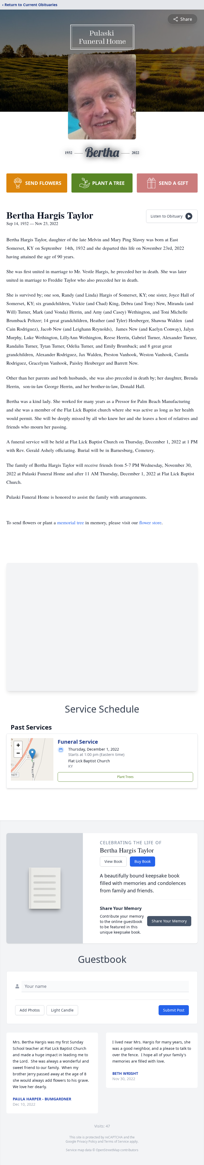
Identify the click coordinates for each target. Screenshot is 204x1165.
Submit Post (173, 1010)
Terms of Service (116, 1141)
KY (70, 766)
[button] (32, 753)
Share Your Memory (169, 920)
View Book (113, 861)
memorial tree (70, 522)
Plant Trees (125, 777)
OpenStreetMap (108, 1150)
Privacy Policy (87, 1141)
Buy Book (142, 861)
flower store (150, 522)
